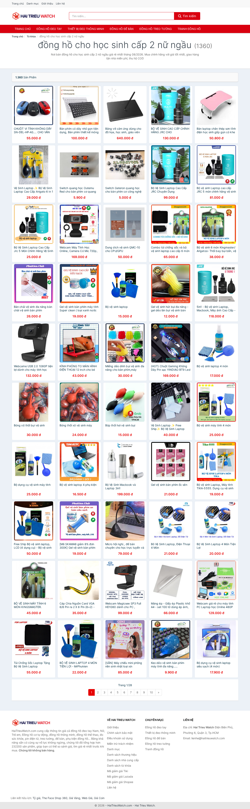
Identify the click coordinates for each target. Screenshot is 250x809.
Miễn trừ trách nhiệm (120, 743)
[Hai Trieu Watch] (31, 722)
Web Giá (87, 798)
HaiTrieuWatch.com (119, 805)
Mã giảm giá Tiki (117, 771)
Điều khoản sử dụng (120, 738)
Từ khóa (31, 36)
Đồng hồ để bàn (122, 28)
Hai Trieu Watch (145, 805)
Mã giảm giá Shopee (120, 782)
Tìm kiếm (189, 16)
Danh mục (33, 3)
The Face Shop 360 (54, 798)
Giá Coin (99, 798)
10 (151, 692)
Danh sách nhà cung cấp (123, 760)
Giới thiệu (47, 3)
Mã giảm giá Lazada (120, 776)
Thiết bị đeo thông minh (86, 28)
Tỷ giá (36, 798)
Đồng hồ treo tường (155, 28)
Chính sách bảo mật (119, 732)
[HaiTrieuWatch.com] (34, 16)
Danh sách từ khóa (119, 765)
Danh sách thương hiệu (122, 754)
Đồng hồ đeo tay (49, 28)
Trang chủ (18, 3)
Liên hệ (60, 3)
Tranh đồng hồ (189, 28)
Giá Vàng (74, 798)
